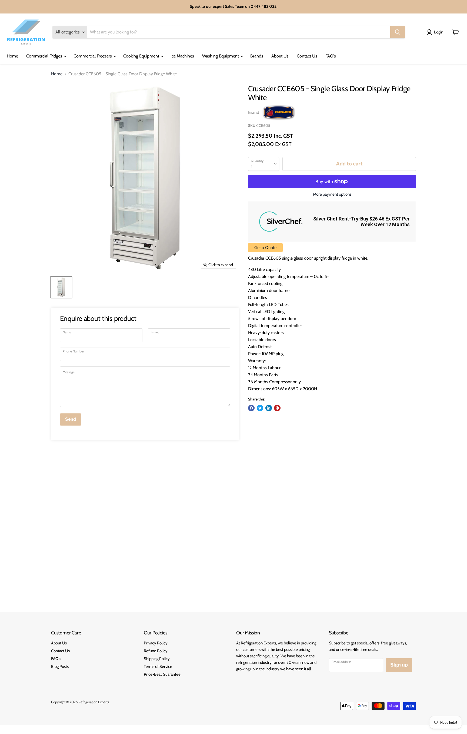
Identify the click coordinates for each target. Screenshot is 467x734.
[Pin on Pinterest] (277, 408)
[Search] (397, 32)
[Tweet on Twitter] (260, 408)
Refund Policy (156, 650)
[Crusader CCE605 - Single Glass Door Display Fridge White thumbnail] (61, 287)
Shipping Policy (157, 658)
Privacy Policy (156, 643)
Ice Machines (182, 56)
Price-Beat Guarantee (162, 674)
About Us (280, 56)
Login (438, 32)
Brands (256, 56)
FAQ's (330, 56)
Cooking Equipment (141, 56)
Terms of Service (158, 666)
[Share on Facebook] (251, 408)
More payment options (332, 194)
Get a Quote (265, 247)
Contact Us (307, 56)
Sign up (399, 665)
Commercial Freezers (93, 56)
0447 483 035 (263, 6)
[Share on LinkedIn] (268, 408)
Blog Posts (60, 666)
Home (12, 56)
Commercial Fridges (44, 56)
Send (70, 419)
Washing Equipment (221, 56)
